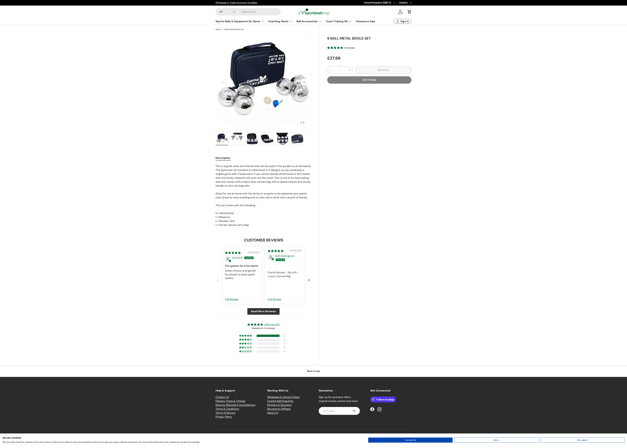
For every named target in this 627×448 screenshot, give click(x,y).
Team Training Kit (337, 21)
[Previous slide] (218, 280)
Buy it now (369, 79)
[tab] (223, 158)
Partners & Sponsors (279, 405)
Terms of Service (225, 413)
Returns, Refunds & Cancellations (235, 405)
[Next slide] (308, 280)
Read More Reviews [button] (263, 311)
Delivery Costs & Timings (230, 401)
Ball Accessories (307, 21)
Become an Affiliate (278, 409)
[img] (233, 253)
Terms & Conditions (227, 409)
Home (218, 29)
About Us (272, 413)
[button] (409, 11)
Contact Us (222, 397)
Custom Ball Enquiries (280, 401)
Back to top (313, 371)
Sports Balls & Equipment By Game (238, 21)
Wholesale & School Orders (283, 397)
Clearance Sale (365, 21)
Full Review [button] (231, 299)
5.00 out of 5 (272, 324)
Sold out (383, 70)
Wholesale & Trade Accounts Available (236, 2)
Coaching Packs (278, 21)
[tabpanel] (263, 195)
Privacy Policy (224, 416)
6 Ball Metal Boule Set (234, 29)
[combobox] (248, 12)
